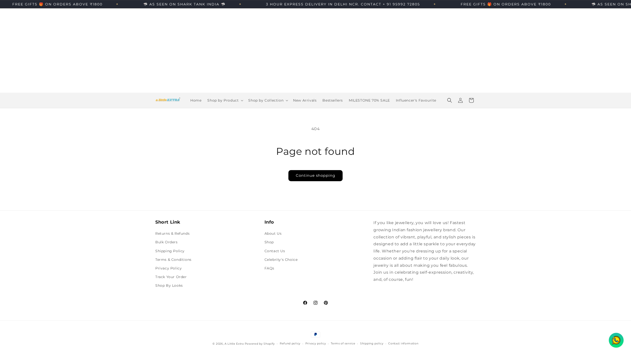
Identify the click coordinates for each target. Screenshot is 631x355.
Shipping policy (372, 343)
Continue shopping (315, 175)
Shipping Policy (170, 251)
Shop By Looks (169, 285)
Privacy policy (315, 343)
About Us (273, 233)
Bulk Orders (166, 242)
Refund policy (290, 343)
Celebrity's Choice (281, 259)
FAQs (269, 268)
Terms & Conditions (173, 259)
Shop (269, 242)
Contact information (403, 343)
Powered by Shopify (260, 343)
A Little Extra (234, 343)
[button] (224, 100)
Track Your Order (171, 277)
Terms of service (343, 343)
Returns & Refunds (172, 233)
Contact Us (274, 251)
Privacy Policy (168, 268)
